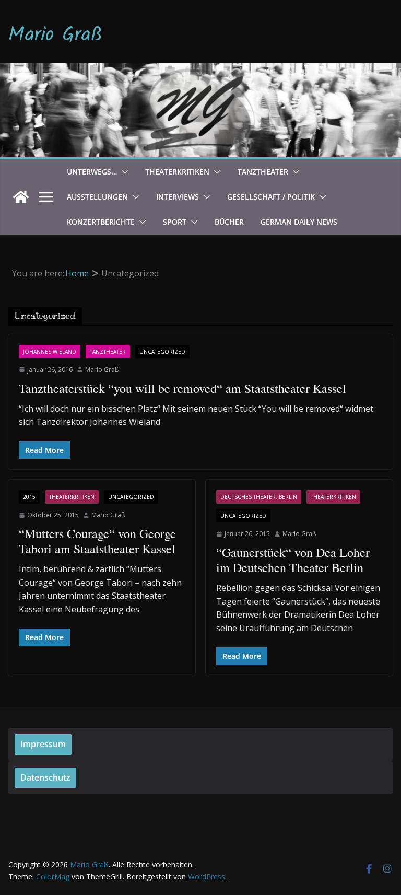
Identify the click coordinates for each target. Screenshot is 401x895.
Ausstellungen (97, 197)
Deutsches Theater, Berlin (258, 497)
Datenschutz (45, 777)
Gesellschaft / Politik (271, 197)
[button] (122, 172)
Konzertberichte (101, 222)
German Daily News (299, 222)
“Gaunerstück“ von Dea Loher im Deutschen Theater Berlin (293, 560)
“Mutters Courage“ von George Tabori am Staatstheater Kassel (97, 541)
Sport (174, 222)
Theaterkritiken (177, 172)
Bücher (229, 222)
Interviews (177, 197)
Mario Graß (55, 35)
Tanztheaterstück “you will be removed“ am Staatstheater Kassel (182, 388)
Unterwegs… (92, 172)
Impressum (43, 744)
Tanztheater (263, 172)
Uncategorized (162, 351)
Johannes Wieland (49, 351)
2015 (29, 497)
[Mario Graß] (20, 197)
